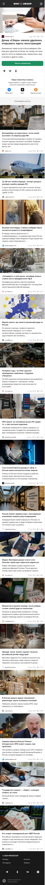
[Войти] (41, 4)
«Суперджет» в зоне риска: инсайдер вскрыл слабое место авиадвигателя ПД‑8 (21, 277)
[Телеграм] (7, 872)
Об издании (7, 863)
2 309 (41, 711)
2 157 (41, 849)
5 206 (41, 197)
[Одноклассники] (17, 872)
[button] (4, 70)
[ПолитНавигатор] (3, 245)
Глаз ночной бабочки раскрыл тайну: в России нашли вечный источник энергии (19, 469)
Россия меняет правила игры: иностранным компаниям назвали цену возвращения (21, 515)
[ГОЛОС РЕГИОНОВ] (3, 197)
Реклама (5, 859)
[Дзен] (38, 872)
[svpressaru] (3, 711)
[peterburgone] (3, 483)
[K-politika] (3, 340)
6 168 (41, 151)
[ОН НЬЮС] (3, 291)
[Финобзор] (22, 3)
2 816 (41, 621)
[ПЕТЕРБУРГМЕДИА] (3, 437)
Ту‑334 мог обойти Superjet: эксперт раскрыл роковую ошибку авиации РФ (21, 183)
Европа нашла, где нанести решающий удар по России (22, 323)
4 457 (41, 245)
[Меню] (4, 4)
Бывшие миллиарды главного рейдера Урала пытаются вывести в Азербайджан (22, 229)
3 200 (41, 529)
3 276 (41, 483)
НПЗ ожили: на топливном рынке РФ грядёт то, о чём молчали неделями (21, 423)
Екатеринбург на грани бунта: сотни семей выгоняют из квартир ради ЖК (20, 134)
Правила (27, 863)
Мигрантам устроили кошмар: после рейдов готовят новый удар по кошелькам (21, 607)
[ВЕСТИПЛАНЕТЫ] (3, 621)
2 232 (41, 803)
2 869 (41, 575)
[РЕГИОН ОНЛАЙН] (3, 151)
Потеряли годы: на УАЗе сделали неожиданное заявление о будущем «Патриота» (17, 373)
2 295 (41, 759)
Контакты (27, 859)
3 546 (41, 391)
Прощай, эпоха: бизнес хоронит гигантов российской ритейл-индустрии (19, 653)
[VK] (27, 872)
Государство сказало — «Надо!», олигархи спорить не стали (20, 791)
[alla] (3, 36)
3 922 (41, 291)
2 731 (41, 667)
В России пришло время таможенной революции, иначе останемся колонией (19, 699)
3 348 (41, 437)
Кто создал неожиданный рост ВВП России (21, 834)
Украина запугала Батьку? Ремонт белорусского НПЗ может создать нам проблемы (18, 743)
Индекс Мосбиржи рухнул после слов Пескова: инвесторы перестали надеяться (20, 561)
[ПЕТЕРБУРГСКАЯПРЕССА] (3, 529)
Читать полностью (22, 63)
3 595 (41, 340)
